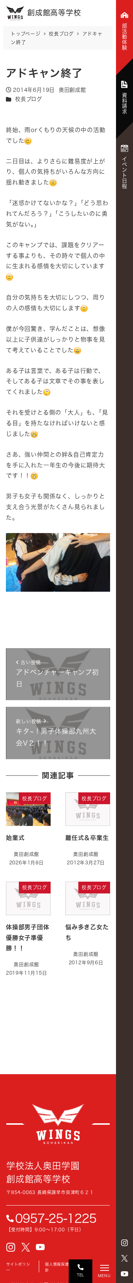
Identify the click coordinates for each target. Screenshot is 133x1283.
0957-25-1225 (55, 1218)
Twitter (124, 1258)
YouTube (124, 1273)
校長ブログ (28, 99)
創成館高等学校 (58, 1124)
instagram (124, 1242)
